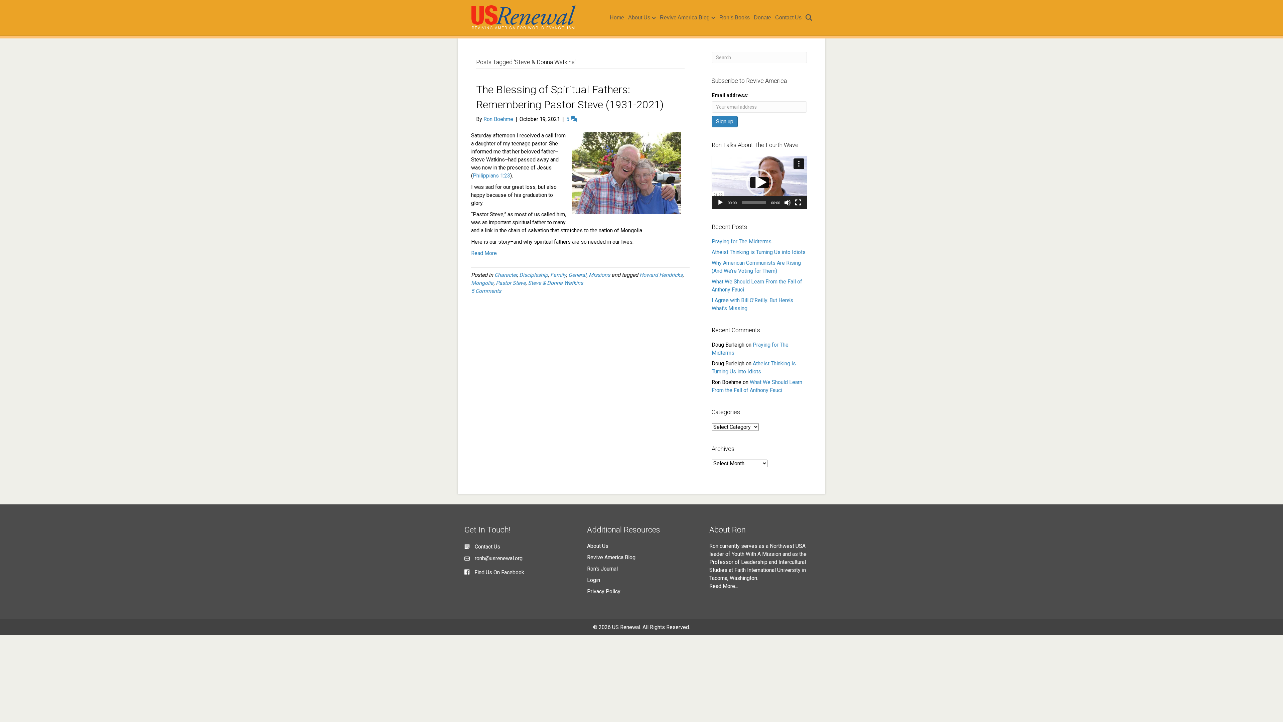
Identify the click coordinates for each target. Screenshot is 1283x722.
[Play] (720, 202)
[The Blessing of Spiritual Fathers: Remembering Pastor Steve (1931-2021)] (626, 172)
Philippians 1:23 (491, 175)
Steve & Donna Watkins (555, 283)
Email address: (730, 95)
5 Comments (486, 291)
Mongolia (482, 283)
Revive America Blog (685, 17)
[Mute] (787, 202)
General (577, 275)
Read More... (723, 586)
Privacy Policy (603, 591)
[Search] (808, 17)
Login (593, 580)
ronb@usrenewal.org (499, 558)
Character (505, 275)
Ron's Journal (602, 569)
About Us (639, 17)
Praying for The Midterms (741, 241)
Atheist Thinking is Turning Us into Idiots (759, 252)
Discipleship (533, 275)
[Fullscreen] (798, 202)
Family (558, 275)
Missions (599, 275)
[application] (759, 182)
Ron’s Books (734, 17)
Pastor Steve (511, 283)
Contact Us (788, 17)
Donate (762, 17)
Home (617, 17)
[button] (759, 182)
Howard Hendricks (661, 275)
